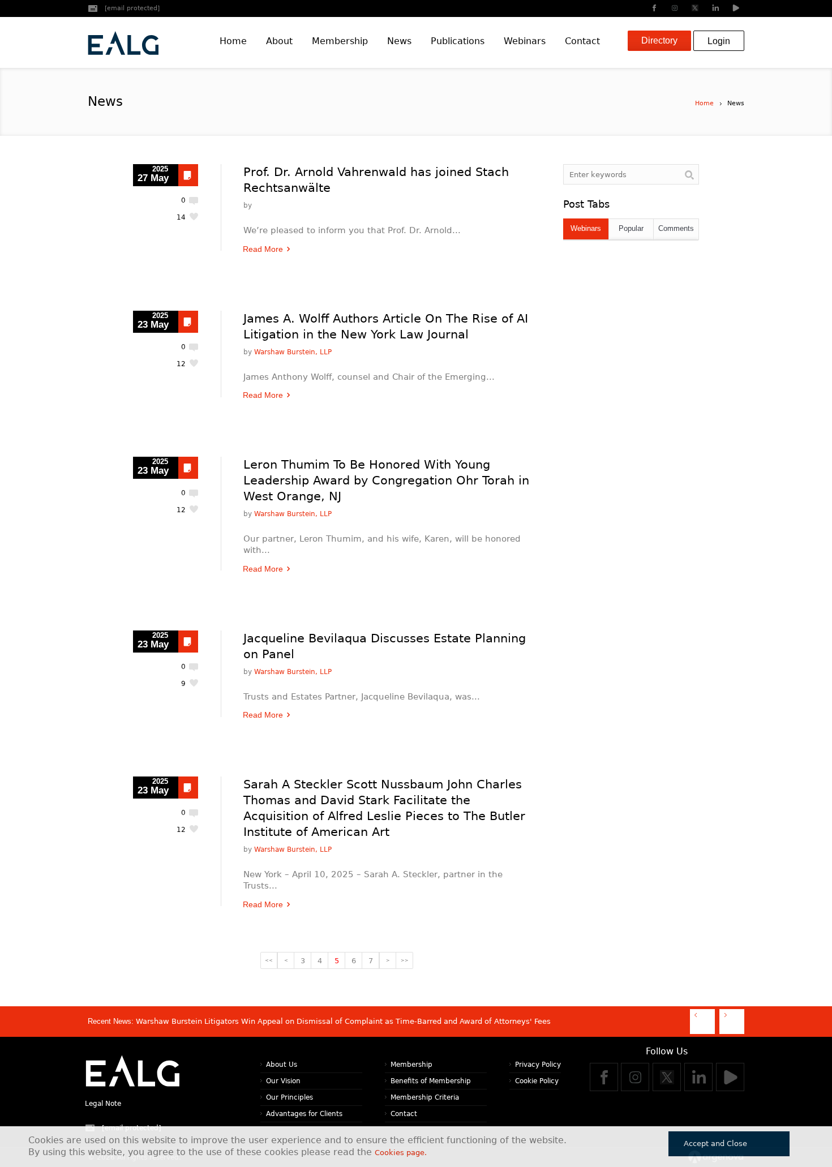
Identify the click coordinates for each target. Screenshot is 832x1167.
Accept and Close (715, 1143)
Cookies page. (401, 1152)
